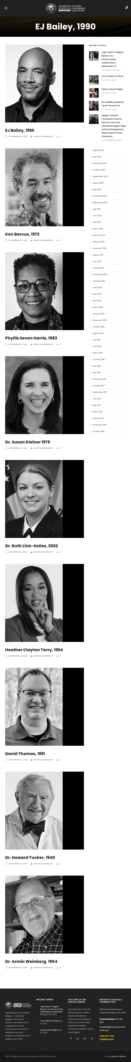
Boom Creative (118, 1056)
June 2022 (97, 215)
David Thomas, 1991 (25, 754)
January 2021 (98, 268)
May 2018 (97, 366)
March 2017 (98, 411)
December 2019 (100, 320)
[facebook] (71, 1038)
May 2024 (97, 157)
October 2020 (99, 281)
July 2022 (97, 209)
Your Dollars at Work (112, 76)
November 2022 (100, 196)
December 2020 (100, 274)
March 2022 (98, 228)
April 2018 (97, 372)
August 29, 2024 (113, 70)
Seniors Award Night (112, 89)
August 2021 (98, 255)
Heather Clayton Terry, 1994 (34, 650)
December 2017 (100, 379)
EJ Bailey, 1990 (19, 130)
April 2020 (97, 300)
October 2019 (99, 326)
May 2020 (97, 294)
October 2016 (99, 431)
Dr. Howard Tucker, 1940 (30, 857)
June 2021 (97, 261)
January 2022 (99, 242)
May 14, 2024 (111, 80)
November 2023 (100, 163)
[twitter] (85, 1038)
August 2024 (98, 150)
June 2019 (97, 346)
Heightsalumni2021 (43, 136)
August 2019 (98, 333)
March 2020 (98, 307)
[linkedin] (78, 1038)
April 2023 (97, 189)
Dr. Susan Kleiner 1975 (27, 442)
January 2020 (99, 313)
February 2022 (99, 235)
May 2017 (97, 405)
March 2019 (98, 353)
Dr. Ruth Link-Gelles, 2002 (31, 546)
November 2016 (99, 425)
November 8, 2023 (113, 140)
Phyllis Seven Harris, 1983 (31, 338)
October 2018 (99, 359)
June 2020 (97, 287)
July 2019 (96, 340)
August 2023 (98, 183)
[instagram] (92, 1038)
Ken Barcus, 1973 (22, 234)
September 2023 (100, 176)
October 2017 (99, 385)
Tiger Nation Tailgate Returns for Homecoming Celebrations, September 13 (113, 59)
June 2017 (97, 398)
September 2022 (100, 202)
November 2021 (99, 248)
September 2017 (100, 392)
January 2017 (98, 418)
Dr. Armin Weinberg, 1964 (31, 961)
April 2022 (97, 222)
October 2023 (99, 170)
